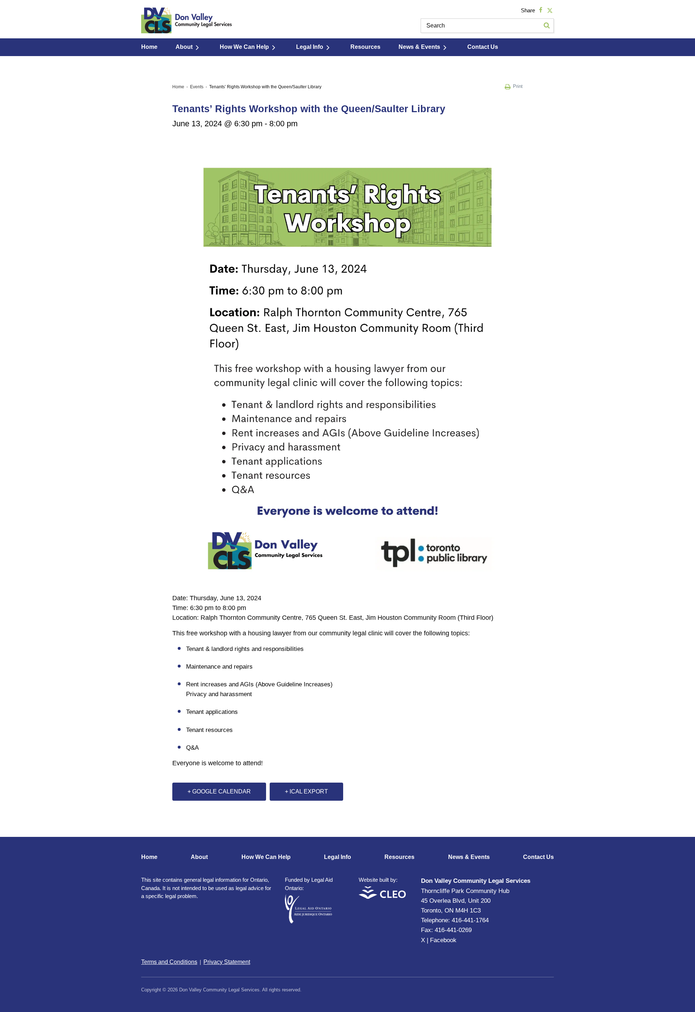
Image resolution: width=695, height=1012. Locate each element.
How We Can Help (244, 47)
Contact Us (482, 47)
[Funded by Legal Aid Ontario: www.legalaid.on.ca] (308, 921)
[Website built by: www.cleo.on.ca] (382, 897)
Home (149, 47)
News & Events (419, 47)
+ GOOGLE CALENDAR (219, 791)
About (184, 47)
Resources (365, 47)
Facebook (443, 940)
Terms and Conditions (169, 962)
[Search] (546, 25)
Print (518, 86)
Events (196, 86)
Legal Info (309, 47)
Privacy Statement (226, 962)
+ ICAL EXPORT (306, 791)
